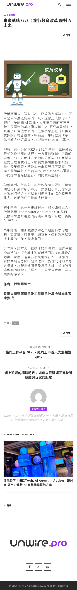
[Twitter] (38, 567)
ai (15, 323)
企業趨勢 (11, 15)
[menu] (68, 4)
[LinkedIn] (47, 567)
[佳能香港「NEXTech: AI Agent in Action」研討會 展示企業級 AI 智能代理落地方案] (38, 459)
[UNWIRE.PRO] (20, 3)
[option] (38, 464)
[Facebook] (29, 567)
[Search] (60, 4)
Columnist (38, 409)
